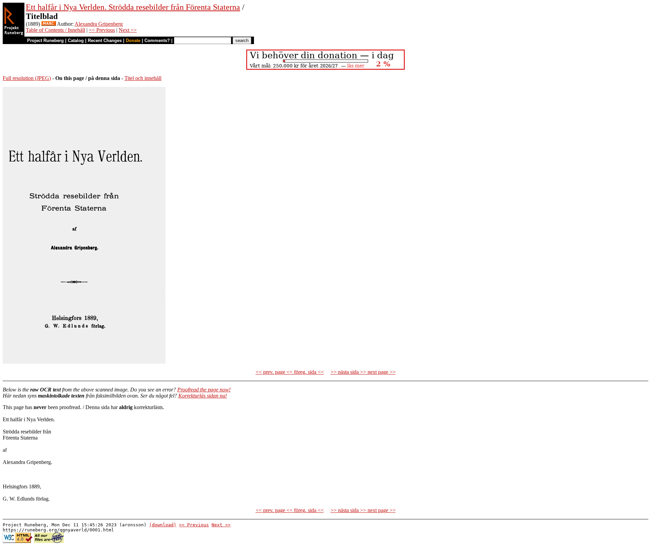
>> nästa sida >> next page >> (363, 372)
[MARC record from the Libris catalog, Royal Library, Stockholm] (48, 24)
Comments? (157, 40)
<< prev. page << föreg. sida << (290, 372)
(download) (162, 524)
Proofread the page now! (204, 389)
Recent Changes (105, 40)
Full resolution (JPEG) (27, 78)
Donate (133, 40)
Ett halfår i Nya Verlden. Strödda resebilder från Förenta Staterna (133, 7)
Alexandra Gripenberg (99, 24)
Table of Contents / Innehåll (55, 30)
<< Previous (102, 30)
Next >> (128, 30)
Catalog (76, 40)
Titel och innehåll (142, 78)
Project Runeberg (45, 40)
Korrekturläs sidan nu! (202, 396)
